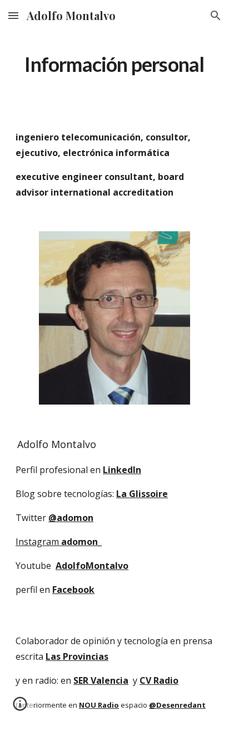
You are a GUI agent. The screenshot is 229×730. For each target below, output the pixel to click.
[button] (13, 15)
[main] (114, 64)
